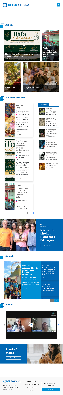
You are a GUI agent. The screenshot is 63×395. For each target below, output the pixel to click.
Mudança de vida (52, 163)
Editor (27, 155)
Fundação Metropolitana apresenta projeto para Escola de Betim (22, 191)
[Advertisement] (33, 15)
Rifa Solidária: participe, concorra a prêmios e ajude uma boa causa (22, 146)
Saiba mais (47, 245)
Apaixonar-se (50, 109)
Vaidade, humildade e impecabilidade (51, 142)
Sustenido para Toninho (51, 130)
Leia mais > (19, 134)
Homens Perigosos (20, 106)
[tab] (43, 104)
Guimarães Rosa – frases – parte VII (51, 153)
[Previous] (28, 213)
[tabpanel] (48, 139)
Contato (31, 390)
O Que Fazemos (32, 387)
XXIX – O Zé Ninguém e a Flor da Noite (52, 120)
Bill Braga (55, 123)
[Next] (33, 213)
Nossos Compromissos (31, 384)
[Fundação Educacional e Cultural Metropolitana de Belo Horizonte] (16, 5)
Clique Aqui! (13, 358)
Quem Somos (31, 381)
